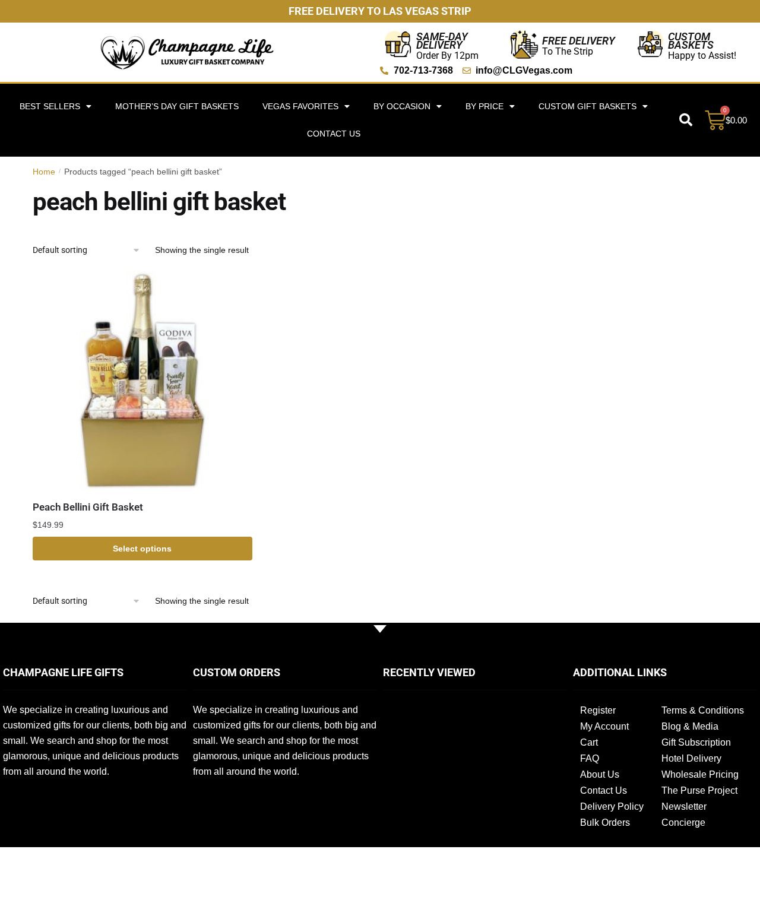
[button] (686, 120)
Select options (142, 548)
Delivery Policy (612, 806)
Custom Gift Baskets (587, 106)
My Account (604, 726)
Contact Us (333, 133)
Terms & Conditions (702, 710)
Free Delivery (578, 40)
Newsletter (684, 806)
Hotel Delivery (691, 758)
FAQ (589, 758)
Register (598, 710)
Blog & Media (689, 726)
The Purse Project (699, 790)
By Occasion (401, 106)
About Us (599, 774)
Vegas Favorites (300, 106)
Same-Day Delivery (442, 40)
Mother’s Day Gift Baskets (177, 106)
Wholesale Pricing (700, 774)
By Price (485, 106)
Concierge (683, 822)
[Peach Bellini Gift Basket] (142, 381)
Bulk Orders (605, 822)
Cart (589, 742)
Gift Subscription (696, 742)
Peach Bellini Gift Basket (88, 507)
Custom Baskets (691, 40)
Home (44, 171)
